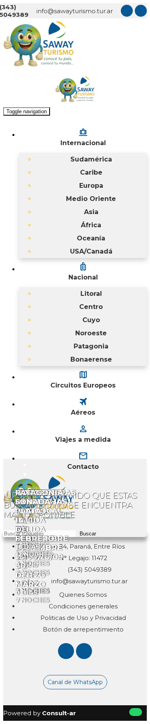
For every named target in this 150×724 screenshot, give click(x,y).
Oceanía (91, 238)
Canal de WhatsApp (75, 682)
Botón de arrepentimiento (83, 629)
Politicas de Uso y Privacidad (83, 618)
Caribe (91, 172)
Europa (91, 185)
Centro (91, 307)
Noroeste (91, 333)
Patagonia (91, 346)
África (91, 225)
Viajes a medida (83, 433)
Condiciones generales (83, 606)
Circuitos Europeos (83, 379)
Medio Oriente (91, 199)
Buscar (88, 534)
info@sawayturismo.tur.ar (74, 11)
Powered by (39, 713)
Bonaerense (91, 359)
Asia (91, 212)
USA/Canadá (91, 251)
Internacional (83, 137)
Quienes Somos (83, 594)
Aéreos (83, 406)
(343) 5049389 (89, 569)
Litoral (91, 293)
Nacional (83, 271)
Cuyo (91, 320)
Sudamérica (91, 159)
